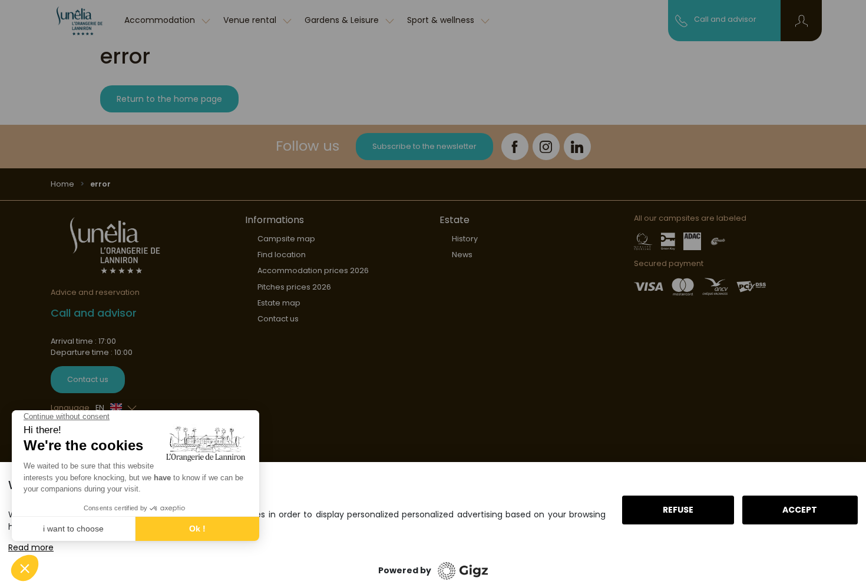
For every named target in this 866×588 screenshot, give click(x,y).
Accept (799, 510)
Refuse (678, 510)
